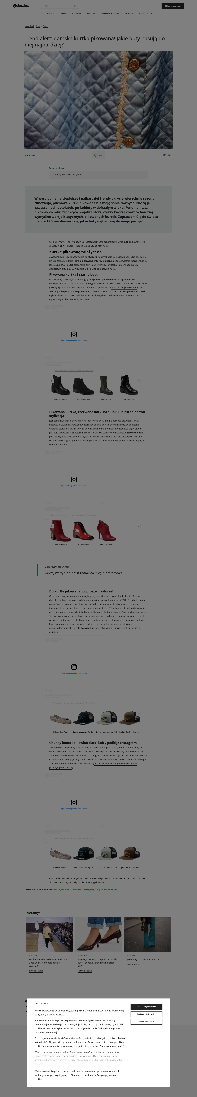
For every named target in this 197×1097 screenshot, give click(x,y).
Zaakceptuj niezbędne (146, 1014)
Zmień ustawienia (146, 1022)
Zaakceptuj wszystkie (146, 1007)
